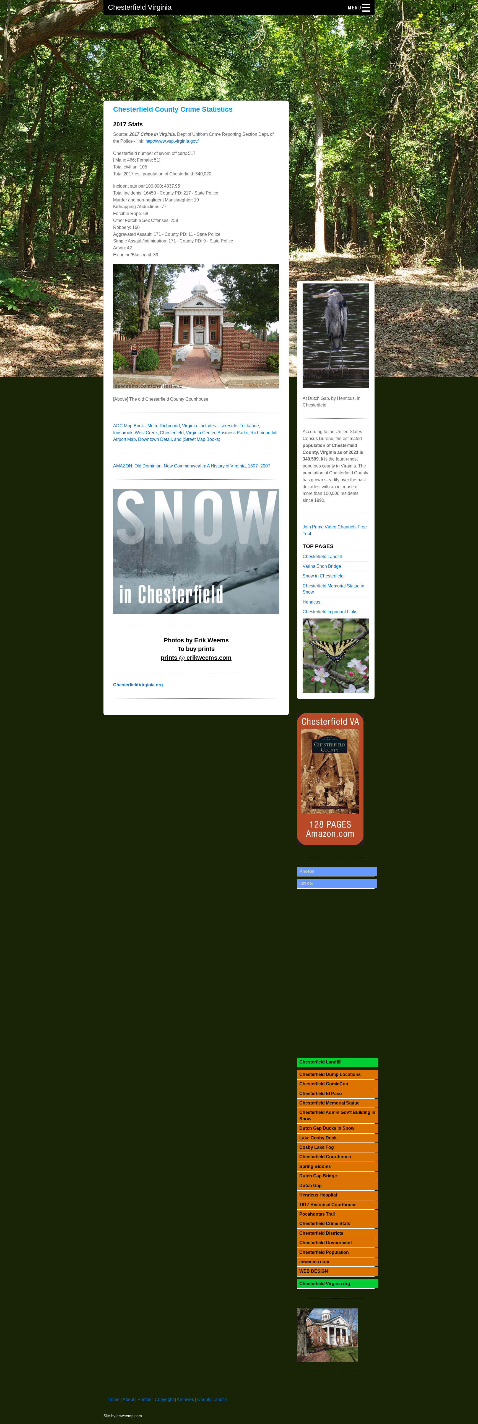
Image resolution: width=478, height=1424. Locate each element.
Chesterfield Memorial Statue (329, 1103)
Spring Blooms (315, 1166)
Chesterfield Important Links (330, 611)
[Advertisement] (239, 53)
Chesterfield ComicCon (323, 1084)
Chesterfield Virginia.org (324, 1283)
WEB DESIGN (313, 1271)
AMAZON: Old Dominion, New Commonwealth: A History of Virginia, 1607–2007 (191, 466)
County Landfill (212, 1399)
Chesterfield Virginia (140, 7)
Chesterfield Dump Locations (330, 1074)
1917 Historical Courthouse (328, 1204)
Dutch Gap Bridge (318, 1176)
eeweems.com (314, 1261)
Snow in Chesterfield (323, 576)
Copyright (164, 1399)
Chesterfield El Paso (320, 1093)
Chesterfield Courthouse (325, 1156)
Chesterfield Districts (321, 1233)
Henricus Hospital (318, 1195)
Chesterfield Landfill (322, 556)
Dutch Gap (310, 1185)
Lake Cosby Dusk (318, 1138)
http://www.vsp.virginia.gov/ (172, 141)
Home (113, 1399)
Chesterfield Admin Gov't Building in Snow (337, 1115)
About (128, 1399)
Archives (185, 1399)
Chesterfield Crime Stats (324, 1223)
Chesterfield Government (325, 1242)
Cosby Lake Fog (316, 1147)
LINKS (306, 883)
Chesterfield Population (324, 1252)
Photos (307, 871)
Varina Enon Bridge (322, 566)
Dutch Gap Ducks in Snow (326, 1128)
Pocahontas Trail (317, 1214)
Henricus (311, 602)
